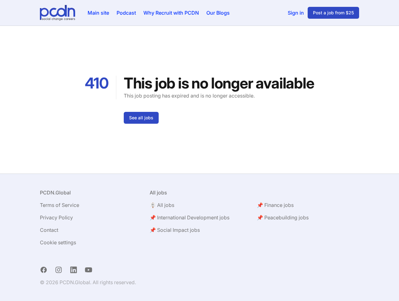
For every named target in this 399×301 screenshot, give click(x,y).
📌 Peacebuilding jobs (283, 217)
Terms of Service (59, 205)
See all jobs (141, 117)
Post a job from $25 (333, 12)
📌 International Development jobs (189, 217)
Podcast (126, 13)
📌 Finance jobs (275, 205)
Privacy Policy (56, 217)
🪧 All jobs (162, 205)
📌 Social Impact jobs (175, 230)
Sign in (296, 13)
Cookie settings (58, 242)
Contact (49, 230)
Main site (98, 13)
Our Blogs (218, 13)
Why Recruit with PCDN (171, 13)
